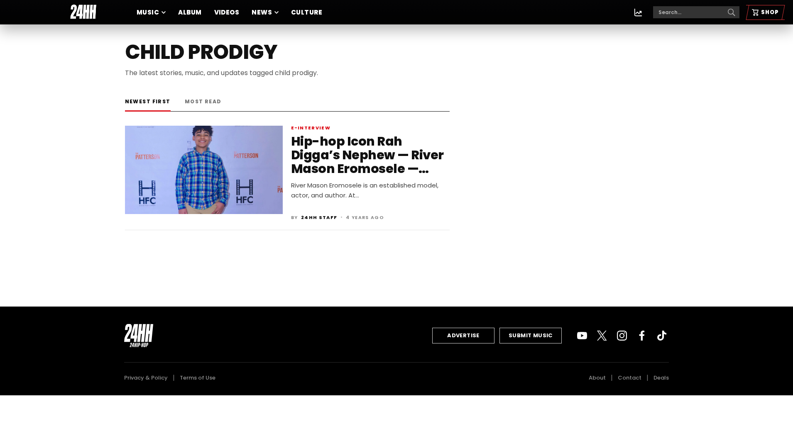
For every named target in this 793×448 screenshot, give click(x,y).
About (597, 378)
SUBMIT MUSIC (531, 335)
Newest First (148, 101)
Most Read (203, 101)
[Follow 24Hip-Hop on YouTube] (582, 336)
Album (189, 12)
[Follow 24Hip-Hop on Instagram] (622, 336)
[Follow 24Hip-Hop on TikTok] (662, 336)
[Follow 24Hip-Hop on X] (602, 336)
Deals (661, 378)
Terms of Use (197, 378)
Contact (629, 378)
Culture (306, 12)
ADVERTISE (463, 335)
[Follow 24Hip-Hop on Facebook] (642, 336)
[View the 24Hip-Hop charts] (638, 12)
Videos (227, 12)
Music (148, 12)
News (262, 12)
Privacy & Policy (146, 378)
